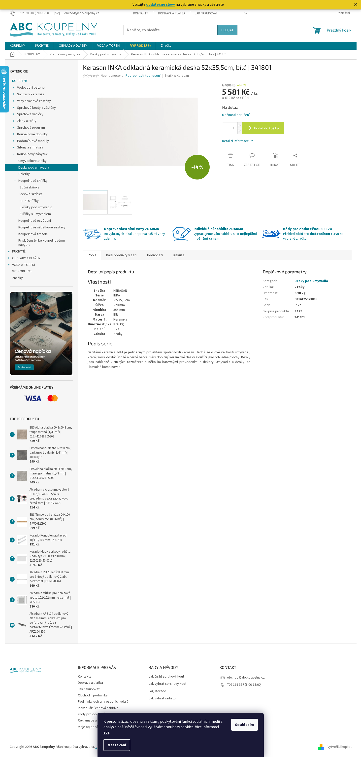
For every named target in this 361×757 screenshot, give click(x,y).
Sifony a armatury (30, 147)
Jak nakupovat (206, 13)
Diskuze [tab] (179, 255)
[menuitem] (17, 46)
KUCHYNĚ (19, 251)
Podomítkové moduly (33, 141)
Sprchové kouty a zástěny (36, 107)
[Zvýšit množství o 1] (239, 125)
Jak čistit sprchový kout (166, 676)
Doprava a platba (171, 13)
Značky (17, 278)
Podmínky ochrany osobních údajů (103, 701)
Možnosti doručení (236, 115)
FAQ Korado (157, 691)
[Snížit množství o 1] (239, 131)
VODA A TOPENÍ (23, 264)
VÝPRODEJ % (22, 271)
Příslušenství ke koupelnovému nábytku (41, 242)
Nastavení (117, 745)
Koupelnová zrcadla (33, 234)
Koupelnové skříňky (33, 180)
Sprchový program (31, 127)
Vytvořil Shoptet (340, 746)
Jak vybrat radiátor (163, 698)
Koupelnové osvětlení (34, 220)
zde (106, 732)
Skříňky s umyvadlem (35, 214)
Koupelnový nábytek (32, 154)
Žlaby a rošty (26, 120)
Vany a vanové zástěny (34, 101)
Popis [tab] (92, 255)
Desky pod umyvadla (33, 167)
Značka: (176, 75)
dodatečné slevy (160, 4)
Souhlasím (244, 724)
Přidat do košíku (266, 128)
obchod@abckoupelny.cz (246, 677)
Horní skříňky (29, 200)
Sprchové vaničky (30, 114)
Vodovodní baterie (31, 87)
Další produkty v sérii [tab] (121, 255)
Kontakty (140, 13)
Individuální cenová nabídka (98, 708)
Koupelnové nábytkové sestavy (42, 227)
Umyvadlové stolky (32, 160)
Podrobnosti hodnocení (143, 75)
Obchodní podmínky (93, 695)
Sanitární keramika (30, 94)
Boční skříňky (29, 187)
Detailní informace (235, 141)
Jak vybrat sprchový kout (167, 684)
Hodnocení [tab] (155, 255)
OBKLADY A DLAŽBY (26, 258)
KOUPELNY (20, 80)
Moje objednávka (90, 726)
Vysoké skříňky (31, 194)
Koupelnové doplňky (32, 134)
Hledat (227, 30)
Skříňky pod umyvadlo (36, 207)
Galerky (24, 174)
